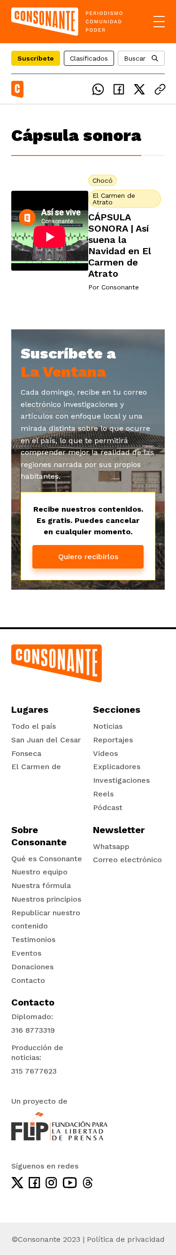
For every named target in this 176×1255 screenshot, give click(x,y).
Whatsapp (111, 846)
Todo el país (33, 726)
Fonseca (26, 753)
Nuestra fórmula (41, 885)
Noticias (107, 726)
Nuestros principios (46, 899)
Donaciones (32, 966)
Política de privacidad (126, 1239)
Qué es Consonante (46, 858)
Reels (103, 793)
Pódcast (107, 807)
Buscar (134, 58)
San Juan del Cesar (46, 739)
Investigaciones (121, 780)
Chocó (102, 180)
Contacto (28, 980)
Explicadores (116, 766)
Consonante (120, 287)
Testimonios (33, 939)
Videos (105, 753)
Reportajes (113, 739)
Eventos (26, 953)
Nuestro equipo (39, 871)
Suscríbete (35, 58)
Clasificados (89, 58)
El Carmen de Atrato (113, 199)
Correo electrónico (127, 859)
